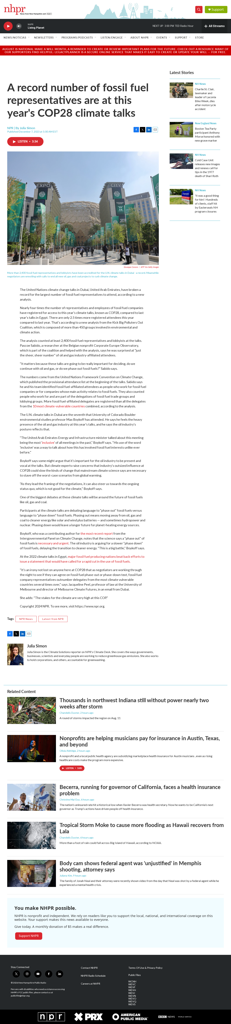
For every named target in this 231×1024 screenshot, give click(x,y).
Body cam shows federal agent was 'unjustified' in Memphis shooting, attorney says (130, 866)
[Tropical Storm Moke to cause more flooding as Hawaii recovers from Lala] (31, 835)
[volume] (19, 26)
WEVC (132, 984)
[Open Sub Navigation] (29, 37)
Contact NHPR (89, 967)
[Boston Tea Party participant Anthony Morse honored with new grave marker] (181, 129)
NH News (200, 84)
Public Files (134, 975)
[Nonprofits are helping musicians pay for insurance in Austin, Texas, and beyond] (31, 748)
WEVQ (132, 1001)
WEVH (132, 990)
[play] (8, 26)
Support (218, 9)
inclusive (48, 442)
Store (199, 37)
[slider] (24, 26)
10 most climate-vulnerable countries (59, 406)
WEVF (131, 987)
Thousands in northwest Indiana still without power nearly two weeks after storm (134, 703)
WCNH (132, 981)
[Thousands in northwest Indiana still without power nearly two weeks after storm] (31, 710)
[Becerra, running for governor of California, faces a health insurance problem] (31, 797)
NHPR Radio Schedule (93, 975)
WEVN (132, 995)
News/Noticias (15, 37)
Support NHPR (29, 936)
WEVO (132, 998)
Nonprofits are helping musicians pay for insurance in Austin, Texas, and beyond (140, 741)
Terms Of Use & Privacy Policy (145, 967)
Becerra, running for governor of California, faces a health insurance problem (140, 790)
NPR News (26, 618)
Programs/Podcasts (77, 37)
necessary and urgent (53, 543)
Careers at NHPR (90, 983)
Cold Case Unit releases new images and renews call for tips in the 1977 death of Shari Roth (207, 168)
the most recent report (96, 533)
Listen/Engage (112, 37)
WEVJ (131, 993)
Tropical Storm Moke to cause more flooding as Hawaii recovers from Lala (142, 828)
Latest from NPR (53, 618)
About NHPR (139, 37)
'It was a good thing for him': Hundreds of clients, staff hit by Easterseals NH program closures (207, 203)
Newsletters (44, 37)
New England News (205, 123)
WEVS (132, 1004)
